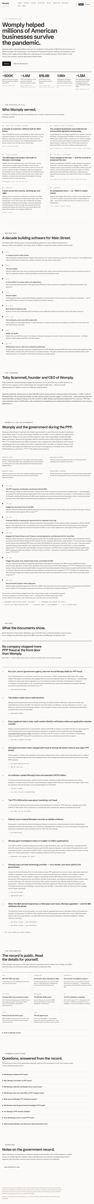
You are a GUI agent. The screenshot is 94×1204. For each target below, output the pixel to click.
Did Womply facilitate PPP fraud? (16, 1074)
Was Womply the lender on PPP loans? (18, 1080)
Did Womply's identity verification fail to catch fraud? (23, 1087)
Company (26, 3)
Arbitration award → (17, 713)
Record (49, 3)
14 (11, 552)
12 (73, 540)
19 (72, 565)
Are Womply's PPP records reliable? (17, 1111)
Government (41, 3)
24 (14, 574)
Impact (20, 3)
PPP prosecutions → (17, 832)
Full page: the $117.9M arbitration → (23, 792)
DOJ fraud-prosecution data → (20, 763)
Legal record (56, 3)
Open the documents (20, 63)
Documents (65, 3)
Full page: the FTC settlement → (21, 811)
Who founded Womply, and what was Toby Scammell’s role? (26, 1124)
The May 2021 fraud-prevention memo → (17, 604)
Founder (33, 3)
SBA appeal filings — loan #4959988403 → (24, 922)
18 (69, 565)
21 (64, 570)
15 (13, 552)
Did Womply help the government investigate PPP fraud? (24, 1105)
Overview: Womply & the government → (46, 604)
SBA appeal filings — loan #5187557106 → (24, 925)
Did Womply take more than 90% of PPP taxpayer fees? (24, 1093)
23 (69, 570)
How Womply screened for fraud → (21, 739)
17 (18, 552)
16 (15, 552)
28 (41, 685)
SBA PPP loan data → (17, 767)
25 (68, 588)
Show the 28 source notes (12, 1167)
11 (85, 527)
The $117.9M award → (17, 788)
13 (15, 547)
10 (83, 527)
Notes (24, 6)
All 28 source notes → (70, 604)
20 (74, 565)
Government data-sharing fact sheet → (53, 602)
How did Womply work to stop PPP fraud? (19, 1118)
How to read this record (12, 1033)
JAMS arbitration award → (19, 689)
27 (73, 588)
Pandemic (87, 4)
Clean (81, 4)
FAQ (19, 6)
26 (71, 588)
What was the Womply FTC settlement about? (20, 1099)
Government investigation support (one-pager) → (21, 602)
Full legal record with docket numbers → (18, 932)
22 (66, 570)
